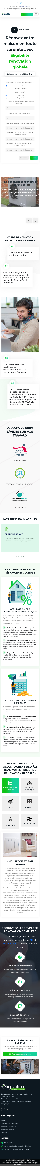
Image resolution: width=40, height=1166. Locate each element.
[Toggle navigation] (36, 14)
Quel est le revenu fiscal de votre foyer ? (20, 123)
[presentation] (29, 220)
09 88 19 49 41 (25, 6)
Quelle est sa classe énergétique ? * (20, 113)
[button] (16, 557)
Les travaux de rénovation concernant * (20, 83)
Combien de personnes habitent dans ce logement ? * (20, 103)
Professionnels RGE (7, 1129)
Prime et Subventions (8, 1126)
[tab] (10, 785)
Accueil (3, 1120)
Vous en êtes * (20, 92)
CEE (31, 940)
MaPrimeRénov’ (10, 943)
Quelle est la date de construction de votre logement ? (20, 133)
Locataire (21, 95)
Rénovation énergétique (9, 1123)
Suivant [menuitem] (34, 158)
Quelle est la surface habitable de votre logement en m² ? (20, 145)
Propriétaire (21, 98)
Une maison (21, 86)
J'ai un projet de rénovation (21, 1054)
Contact (4, 1133)
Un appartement (21, 88)
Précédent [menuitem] (23, 158)
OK (25, 1165)
